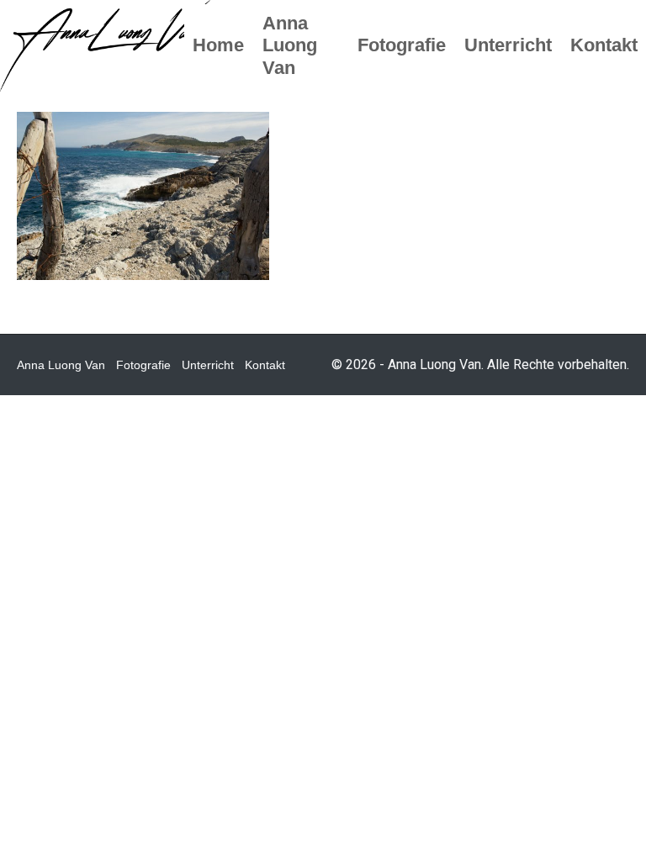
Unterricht (208, 365)
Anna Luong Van (61, 365)
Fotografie (143, 365)
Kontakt (265, 365)
